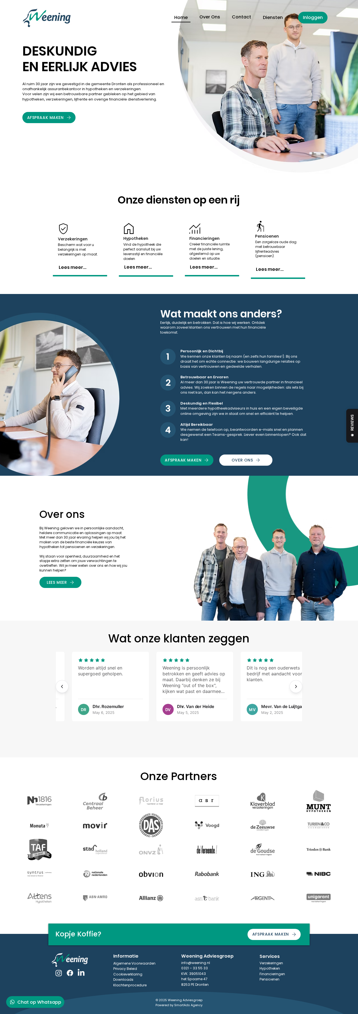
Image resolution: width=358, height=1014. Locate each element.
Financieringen (272, 974)
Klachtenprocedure (130, 985)
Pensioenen (269, 979)
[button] (273, 17)
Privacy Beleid (125, 968)
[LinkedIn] (81, 973)
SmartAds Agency (188, 1005)
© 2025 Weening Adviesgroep (179, 1000)
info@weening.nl (195, 962)
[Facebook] (70, 973)
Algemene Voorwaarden (134, 963)
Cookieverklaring (127, 974)
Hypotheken (270, 968)
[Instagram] (59, 973)
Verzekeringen (271, 963)
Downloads (123, 979)
